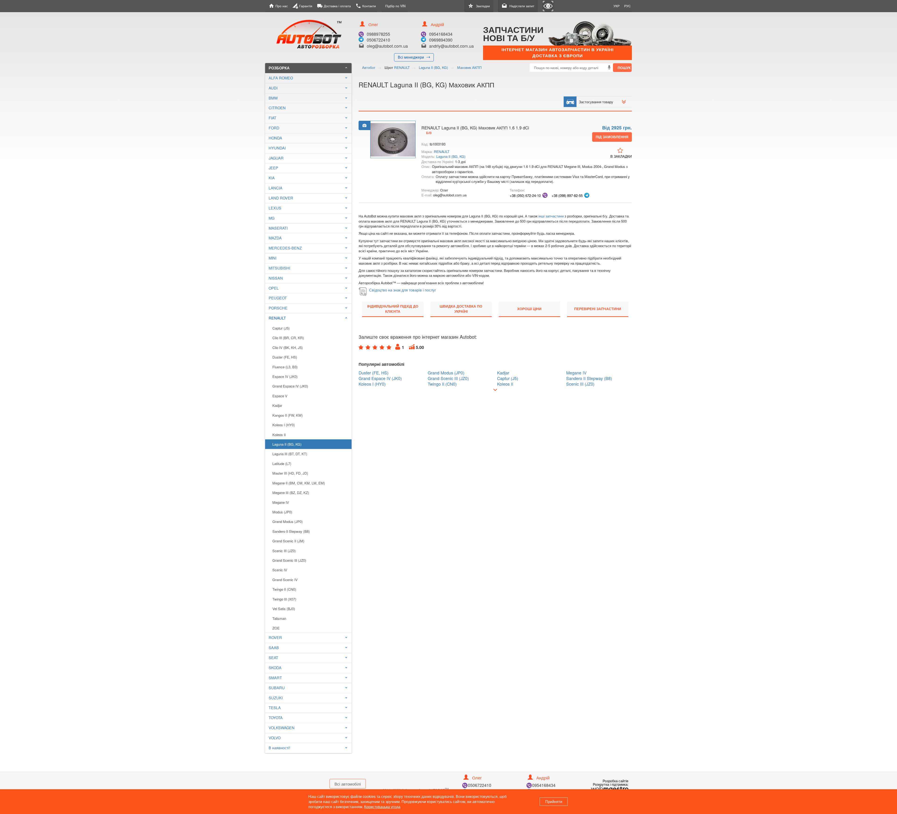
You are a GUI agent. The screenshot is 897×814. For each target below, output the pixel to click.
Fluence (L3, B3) (285, 366)
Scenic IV (279, 569)
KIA (272, 178)
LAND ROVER (281, 198)
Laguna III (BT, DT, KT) (289, 453)
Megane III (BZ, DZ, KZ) (290, 492)
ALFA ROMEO (281, 78)
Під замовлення (612, 136)
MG (271, 218)
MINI (272, 258)
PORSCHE (278, 308)
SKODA (275, 667)
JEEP (273, 168)
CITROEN (277, 107)
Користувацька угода (382, 806)
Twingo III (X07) (284, 599)
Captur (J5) (281, 328)
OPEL (274, 288)
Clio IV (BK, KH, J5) (287, 347)
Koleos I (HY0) (283, 424)
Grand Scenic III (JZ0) (289, 560)
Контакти (366, 6)
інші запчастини (551, 215)
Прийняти (553, 801)
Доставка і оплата (334, 6)
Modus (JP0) (282, 511)
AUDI (273, 88)
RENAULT (308, 318)
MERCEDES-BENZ (285, 248)
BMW (273, 98)
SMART (275, 677)
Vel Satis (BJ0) (283, 608)
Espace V (279, 395)
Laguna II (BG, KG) (287, 444)
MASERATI (278, 228)
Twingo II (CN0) (284, 589)
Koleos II (279, 434)
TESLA (275, 707)
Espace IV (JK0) (285, 376)
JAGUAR (276, 158)
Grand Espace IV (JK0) (290, 386)
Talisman (279, 618)
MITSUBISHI (279, 268)
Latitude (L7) (281, 463)
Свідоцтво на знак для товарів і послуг (402, 290)
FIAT (272, 118)
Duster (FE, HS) (284, 357)
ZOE (276, 628)
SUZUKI (276, 697)
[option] (392, 139)
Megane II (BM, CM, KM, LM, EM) (298, 482)
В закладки (621, 156)
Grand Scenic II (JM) (288, 540)
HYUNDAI (277, 148)
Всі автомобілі (348, 784)
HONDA (275, 138)
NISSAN (276, 278)
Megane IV (280, 502)
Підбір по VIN (395, 6)
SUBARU (277, 687)
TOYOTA (276, 717)
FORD (274, 128)
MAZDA (275, 238)
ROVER (275, 637)
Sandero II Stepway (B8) (291, 531)
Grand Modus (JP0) (287, 521)
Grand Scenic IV (285, 579)
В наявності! (279, 747)
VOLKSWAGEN (282, 727)
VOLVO (275, 737)
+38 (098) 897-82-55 (567, 195)
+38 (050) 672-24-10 (525, 195)
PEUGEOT (278, 298)
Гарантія (302, 6)
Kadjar (277, 405)
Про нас (278, 6)
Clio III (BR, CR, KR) (288, 337)
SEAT (273, 657)
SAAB (274, 647)
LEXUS (275, 208)
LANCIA (275, 188)
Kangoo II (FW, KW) (287, 415)
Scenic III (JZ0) (284, 550)
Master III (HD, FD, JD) (290, 473)
